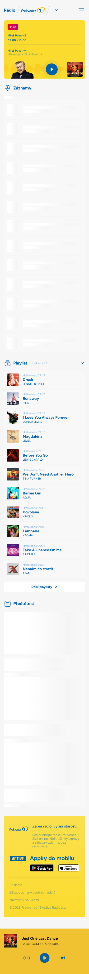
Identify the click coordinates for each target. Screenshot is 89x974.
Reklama (15, 885)
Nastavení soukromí (24, 900)
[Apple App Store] (69, 868)
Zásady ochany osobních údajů (32, 892)
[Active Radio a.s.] (17, 864)
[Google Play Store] (42, 868)
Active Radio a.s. (54, 908)
